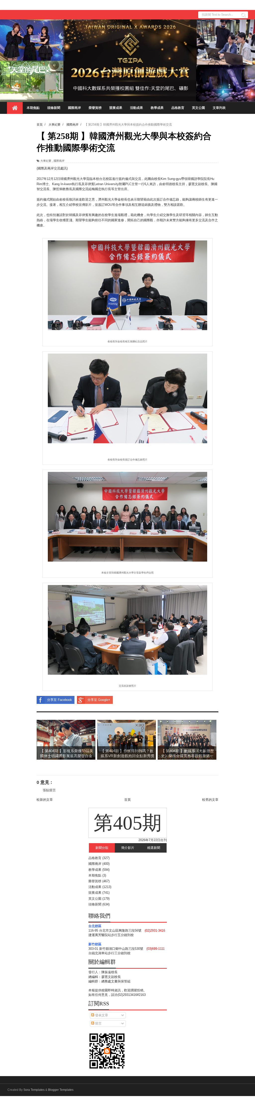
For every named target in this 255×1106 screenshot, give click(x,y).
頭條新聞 (53, 108)
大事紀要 (45, 160)
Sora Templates (34, 1090)
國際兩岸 (74, 108)
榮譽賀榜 (95, 108)
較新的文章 (45, 800)
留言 (98, 1023)
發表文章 (101, 1015)
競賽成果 (115, 108)
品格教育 (177, 108)
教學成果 (157, 108)
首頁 (127, 800)
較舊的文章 (210, 800)
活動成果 (136, 108)
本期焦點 (33, 108)
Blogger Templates (60, 1090)
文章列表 (219, 108)
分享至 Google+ (98, 700)
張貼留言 (49, 790)
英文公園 (198, 108)
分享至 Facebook (59, 700)
